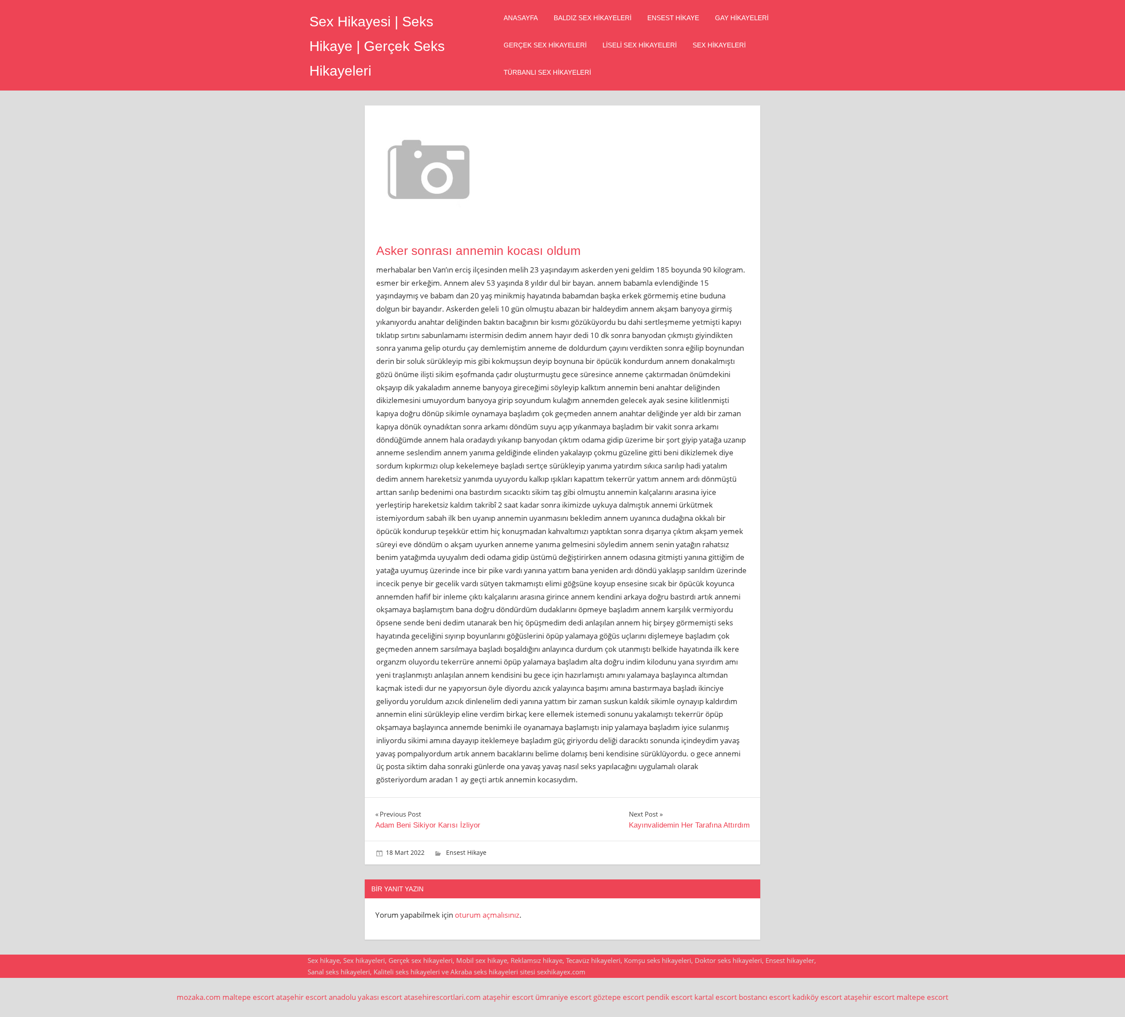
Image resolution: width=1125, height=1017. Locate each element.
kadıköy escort (817, 997)
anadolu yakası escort (365, 997)
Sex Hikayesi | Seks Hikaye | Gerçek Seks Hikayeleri (377, 46)
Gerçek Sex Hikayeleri (545, 45)
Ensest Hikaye (673, 18)
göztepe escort (618, 997)
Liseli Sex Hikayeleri (639, 45)
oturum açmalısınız (487, 915)
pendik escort (669, 997)
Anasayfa (521, 18)
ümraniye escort (563, 997)
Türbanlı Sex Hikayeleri (547, 72)
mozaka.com (199, 997)
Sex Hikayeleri (719, 45)
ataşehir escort (301, 997)
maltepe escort (248, 997)
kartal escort (715, 997)
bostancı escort (765, 997)
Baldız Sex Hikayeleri (592, 18)
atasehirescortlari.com (442, 997)
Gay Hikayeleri (742, 18)
